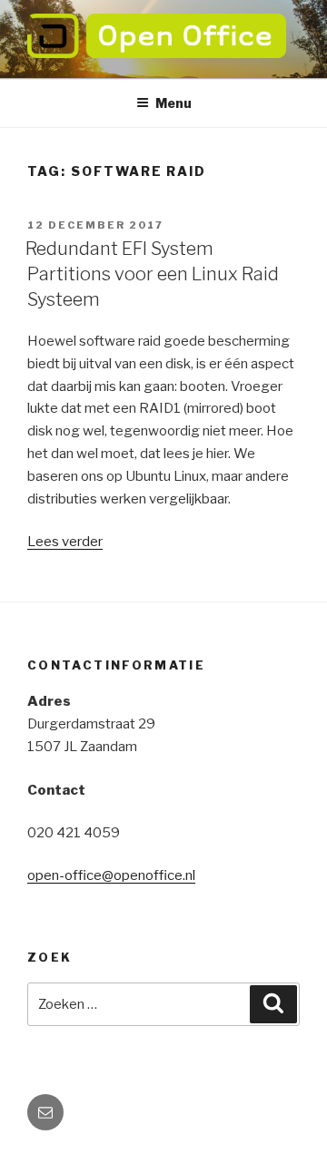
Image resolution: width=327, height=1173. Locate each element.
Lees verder (65, 541)
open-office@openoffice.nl (111, 875)
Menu (173, 103)
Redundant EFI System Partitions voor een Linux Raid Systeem (152, 274)
